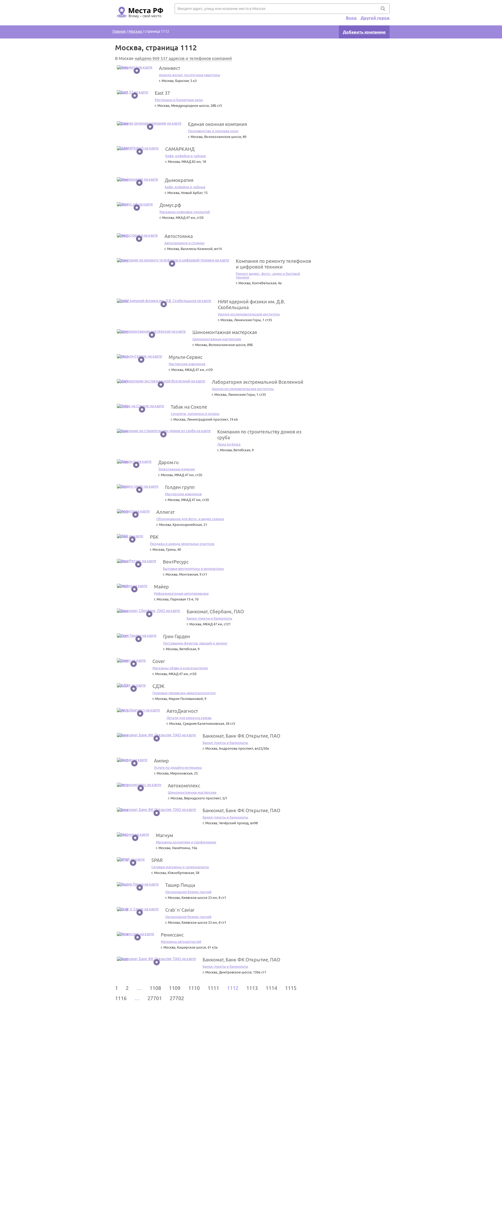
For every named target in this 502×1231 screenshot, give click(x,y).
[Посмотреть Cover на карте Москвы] (131, 660)
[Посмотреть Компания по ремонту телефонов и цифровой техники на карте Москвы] (173, 260)
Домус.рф (170, 205)
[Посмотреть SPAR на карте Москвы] (131, 859)
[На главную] (139, 21)
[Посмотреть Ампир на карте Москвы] (132, 760)
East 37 (162, 93)
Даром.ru (168, 462)
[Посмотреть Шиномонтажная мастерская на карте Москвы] (151, 331)
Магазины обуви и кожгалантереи (180, 668)
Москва (135, 31)
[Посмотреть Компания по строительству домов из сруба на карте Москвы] (164, 431)
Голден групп (180, 487)
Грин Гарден (176, 636)
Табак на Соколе (189, 406)
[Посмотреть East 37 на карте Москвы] (132, 92)
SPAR (157, 860)
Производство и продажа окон (213, 131)
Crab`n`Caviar (180, 909)
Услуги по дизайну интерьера (178, 767)
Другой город (375, 17)
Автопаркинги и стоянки (184, 243)
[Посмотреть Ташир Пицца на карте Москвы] (138, 884)
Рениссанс (172, 934)
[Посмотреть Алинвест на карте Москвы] (134, 67)
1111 (213, 988)
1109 (174, 988)
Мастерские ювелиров (187, 364)
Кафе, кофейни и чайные (185, 156)
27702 (177, 998)
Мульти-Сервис (185, 357)
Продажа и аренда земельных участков (182, 543)
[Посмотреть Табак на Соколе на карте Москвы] (140, 406)
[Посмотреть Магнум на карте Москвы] (133, 834)
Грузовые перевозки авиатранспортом (184, 693)
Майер (161, 586)
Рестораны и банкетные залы (179, 100)
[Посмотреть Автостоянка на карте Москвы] (137, 235)
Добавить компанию (364, 32)
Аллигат (165, 512)
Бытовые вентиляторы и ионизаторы (193, 568)
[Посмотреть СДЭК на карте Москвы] (131, 685)
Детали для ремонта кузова (189, 718)
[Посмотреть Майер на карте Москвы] (132, 586)
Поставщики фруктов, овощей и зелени (195, 643)
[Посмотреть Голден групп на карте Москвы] (137, 486)
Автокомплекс (184, 785)
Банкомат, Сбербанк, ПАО (215, 611)
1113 (252, 988)
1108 (155, 988)
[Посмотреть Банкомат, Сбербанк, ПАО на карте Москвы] (148, 611)
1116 (121, 998)
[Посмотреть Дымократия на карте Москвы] (137, 179)
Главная (119, 31)
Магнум (164, 835)
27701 (154, 998)
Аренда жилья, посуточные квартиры (189, 75)
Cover (158, 661)
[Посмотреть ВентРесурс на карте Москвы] (136, 561)
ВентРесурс (176, 561)
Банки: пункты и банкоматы (209, 618)
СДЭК (158, 686)
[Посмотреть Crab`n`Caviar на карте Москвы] (138, 909)
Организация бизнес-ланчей (188, 892)
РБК (154, 536)
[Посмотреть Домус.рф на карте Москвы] (135, 204)
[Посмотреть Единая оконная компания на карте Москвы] (149, 123)
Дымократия (179, 180)
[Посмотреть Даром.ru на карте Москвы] (134, 461)
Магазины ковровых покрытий (184, 212)
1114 (271, 988)
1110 (194, 988)
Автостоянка (178, 236)
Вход (351, 17)
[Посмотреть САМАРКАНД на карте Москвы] (138, 148)
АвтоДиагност (182, 711)
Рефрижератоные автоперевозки (181, 593)
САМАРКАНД (180, 149)
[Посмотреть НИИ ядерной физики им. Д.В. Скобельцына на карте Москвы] (164, 301)
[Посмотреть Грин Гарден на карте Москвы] (137, 635)
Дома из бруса (229, 444)
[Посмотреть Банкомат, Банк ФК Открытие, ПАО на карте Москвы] (156, 735)
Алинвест (169, 68)
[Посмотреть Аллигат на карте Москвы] (133, 511)
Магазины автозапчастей (181, 941)
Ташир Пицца (180, 885)
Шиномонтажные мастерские (216, 339)
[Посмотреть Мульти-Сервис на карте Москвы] (139, 356)
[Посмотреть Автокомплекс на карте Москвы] (139, 785)
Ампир (161, 760)
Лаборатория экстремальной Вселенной (257, 382)
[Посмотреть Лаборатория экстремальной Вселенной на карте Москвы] (161, 381)
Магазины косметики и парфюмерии (186, 842)
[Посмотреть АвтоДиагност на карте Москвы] (138, 710)
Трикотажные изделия (176, 469)
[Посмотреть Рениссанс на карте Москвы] (135, 934)
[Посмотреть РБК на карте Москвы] (130, 536)
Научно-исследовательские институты (249, 314)
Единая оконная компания (217, 124)
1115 (290, 988)
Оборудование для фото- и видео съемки (190, 519)
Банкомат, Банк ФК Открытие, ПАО (241, 735)
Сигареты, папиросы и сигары (195, 413)
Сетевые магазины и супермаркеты (180, 867)
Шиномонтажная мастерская (224, 332)
